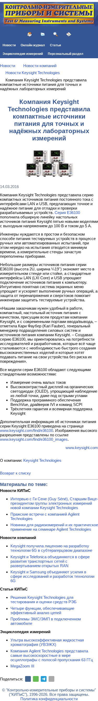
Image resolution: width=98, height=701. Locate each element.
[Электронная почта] (51, 679)
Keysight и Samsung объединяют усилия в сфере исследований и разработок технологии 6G (52, 576)
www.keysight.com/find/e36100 (26, 430)
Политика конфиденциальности (49, 699)
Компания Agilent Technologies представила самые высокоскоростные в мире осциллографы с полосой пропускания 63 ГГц (51, 655)
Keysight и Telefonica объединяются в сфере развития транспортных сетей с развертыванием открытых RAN (50, 561)
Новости (9, 45)
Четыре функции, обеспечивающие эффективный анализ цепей (42, 610)
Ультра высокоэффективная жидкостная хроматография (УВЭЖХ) (47, 642)
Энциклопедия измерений (23, 54)
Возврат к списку (15, 473)
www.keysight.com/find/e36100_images (34, 439)
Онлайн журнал (33, 45)
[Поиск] (55, 34)
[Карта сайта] (68, 34)
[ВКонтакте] (28, 679)
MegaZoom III (22, 666)
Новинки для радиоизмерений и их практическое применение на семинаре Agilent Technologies (54, 527)
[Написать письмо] (42, 34)
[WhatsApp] (36, 679)
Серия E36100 (67, 212)
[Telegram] (44, 679)
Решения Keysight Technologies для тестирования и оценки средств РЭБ (43, 599)
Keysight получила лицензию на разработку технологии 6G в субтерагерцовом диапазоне (51, 548)
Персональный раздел (65, 54)
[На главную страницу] (29, 34)
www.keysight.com (82, 447)
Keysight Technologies (42, 460)
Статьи (55, 45)
